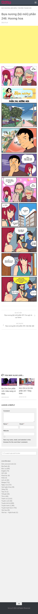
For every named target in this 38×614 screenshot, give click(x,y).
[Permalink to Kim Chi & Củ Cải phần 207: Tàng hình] (26, 381)
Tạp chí (3, 491)
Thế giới (4, 494)
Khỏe (3, 478)
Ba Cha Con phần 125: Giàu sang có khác (8, 391)
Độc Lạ (3, 468)
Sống (3, 489)
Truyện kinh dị (5, 503)
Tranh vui (4, 498)
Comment (6, 411)
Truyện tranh (5, 505)
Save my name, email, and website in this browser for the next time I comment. (17, 441)
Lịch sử (3, 480)
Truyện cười (5, 501)
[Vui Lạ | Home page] (7, 2)
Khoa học (4, 475)
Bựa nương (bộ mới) (9, 8)
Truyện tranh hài (24, 8)
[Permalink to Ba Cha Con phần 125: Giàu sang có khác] (9, 382)
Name (5, 424)
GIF (2, 473)
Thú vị (3, 496)
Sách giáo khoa (6, 487)
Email (22, 424)
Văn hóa (4, 510)
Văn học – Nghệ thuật (8, 512)
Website (6, 430)
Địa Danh (4, 466)
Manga (3, 482)
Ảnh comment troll (7, 464)
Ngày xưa (4, 485)
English (3, 471)
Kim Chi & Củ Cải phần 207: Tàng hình (26, 390)
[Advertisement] (19, 44)
